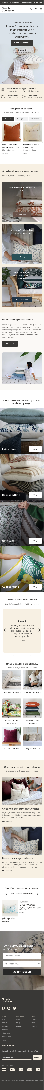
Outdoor (5, 1030)
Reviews (19, 1026)
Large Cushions (32, 749)
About (18, 1019)
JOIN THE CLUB (22, 972)
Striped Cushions (32, 692)
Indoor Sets (6, 1033)
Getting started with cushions (20, 808)
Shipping (34, 1026)
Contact (34, 1019)
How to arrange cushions (17, 858)
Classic (4, 1023)
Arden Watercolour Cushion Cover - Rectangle (8, 919)
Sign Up (37, 1057)
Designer (5, 1026)
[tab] (8, 119)
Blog (18, 1023)
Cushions (5, 1019)
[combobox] (21, 964)
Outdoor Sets (6, 1036)
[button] (35, 8)
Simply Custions (28, 905)
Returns (33, 1023)
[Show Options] (39, 964)
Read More (7, 821)
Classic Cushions (8, 150)
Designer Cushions (12, 692)
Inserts (4, 1040)
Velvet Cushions (11, 749)
